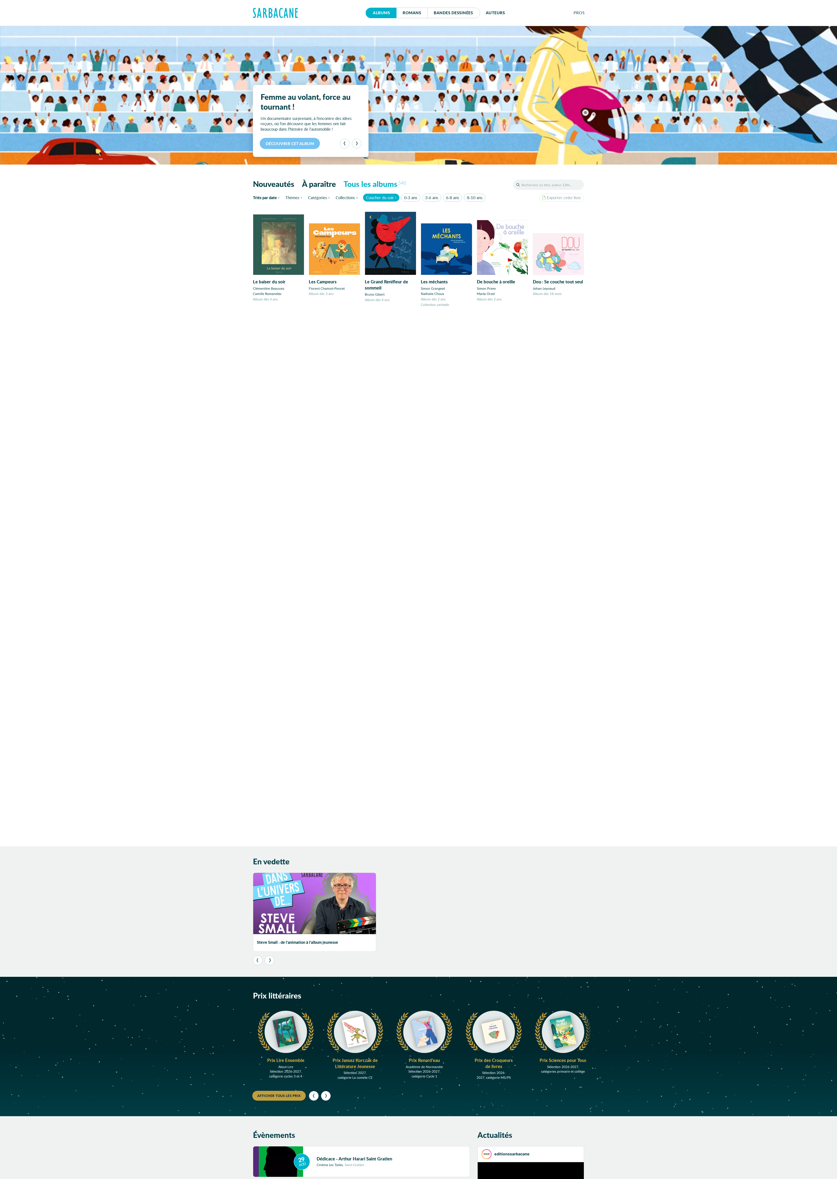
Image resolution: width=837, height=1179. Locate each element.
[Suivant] (356, 143)
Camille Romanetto (267, 293)
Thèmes (292, 197)
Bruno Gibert (374, 294)
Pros (579, 12)
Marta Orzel (486, 293)
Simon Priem (486, 288)
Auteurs (495, 13)
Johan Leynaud (544, 288)
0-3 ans (410, 197)
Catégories (317, 197)
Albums (381, 13)
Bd (453, 13)
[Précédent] (344, 143)
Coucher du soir (380, 197)
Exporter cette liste (564, 197)
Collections (345, 197)
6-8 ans (452, 197)
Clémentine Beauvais (268, 288)
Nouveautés (273, 183)
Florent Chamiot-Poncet (327, 288)
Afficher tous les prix (279, 1095)
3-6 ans (431, 197)
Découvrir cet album (290, 143)
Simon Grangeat (433, 288)
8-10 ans (475, 197)
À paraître (319, 183)
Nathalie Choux (432, 293)
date (267, 197)
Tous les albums (375, 183)
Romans (412, 13)
